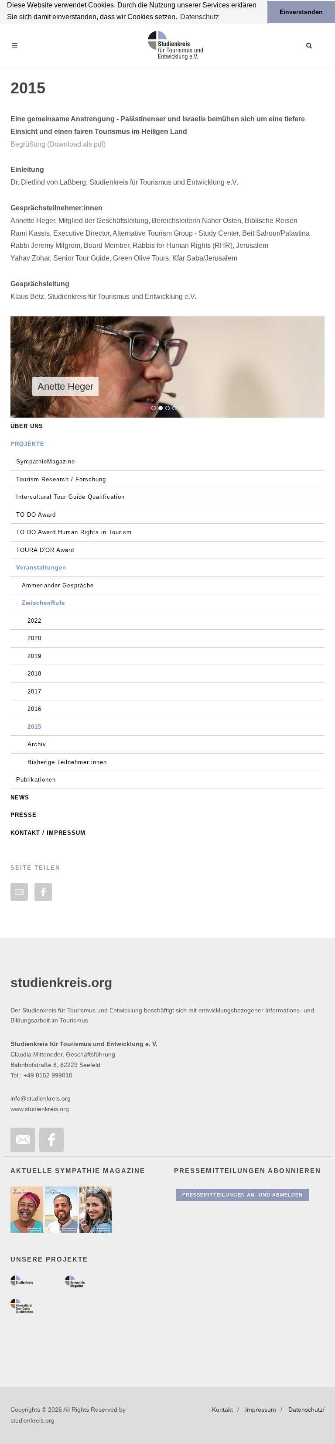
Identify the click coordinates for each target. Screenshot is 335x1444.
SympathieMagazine (45, 461)
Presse (23, 815)
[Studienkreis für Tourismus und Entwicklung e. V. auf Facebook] (51, 1140)
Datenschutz (305, 1409)
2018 (34, 673)
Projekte (27, 444)
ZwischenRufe (43, 603)
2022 (34, 620)
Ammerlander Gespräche (58, 585)
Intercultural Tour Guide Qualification (70, 497)
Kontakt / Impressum (47, 833)
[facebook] (43, 892)
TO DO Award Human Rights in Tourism (74, 532)
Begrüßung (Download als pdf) (58, 144)
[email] (19, 892)
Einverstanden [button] (301, 11)
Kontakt (222, 1409)
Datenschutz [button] (199, 17)
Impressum (260, 1409)
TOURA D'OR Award (45, 550)
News (19, 797)
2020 (34, 638)
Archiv (36, 744)
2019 (34, 656)
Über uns (26, 426)
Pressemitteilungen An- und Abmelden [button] (242, 1194)
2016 (34, 709)
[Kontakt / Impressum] (22, 1140)
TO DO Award (36, 514)
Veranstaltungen (41, 567)
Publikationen (36, 779)
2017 (34, 691)
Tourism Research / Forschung (61, 479)
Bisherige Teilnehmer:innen (67, 762)
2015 (34, 727)
